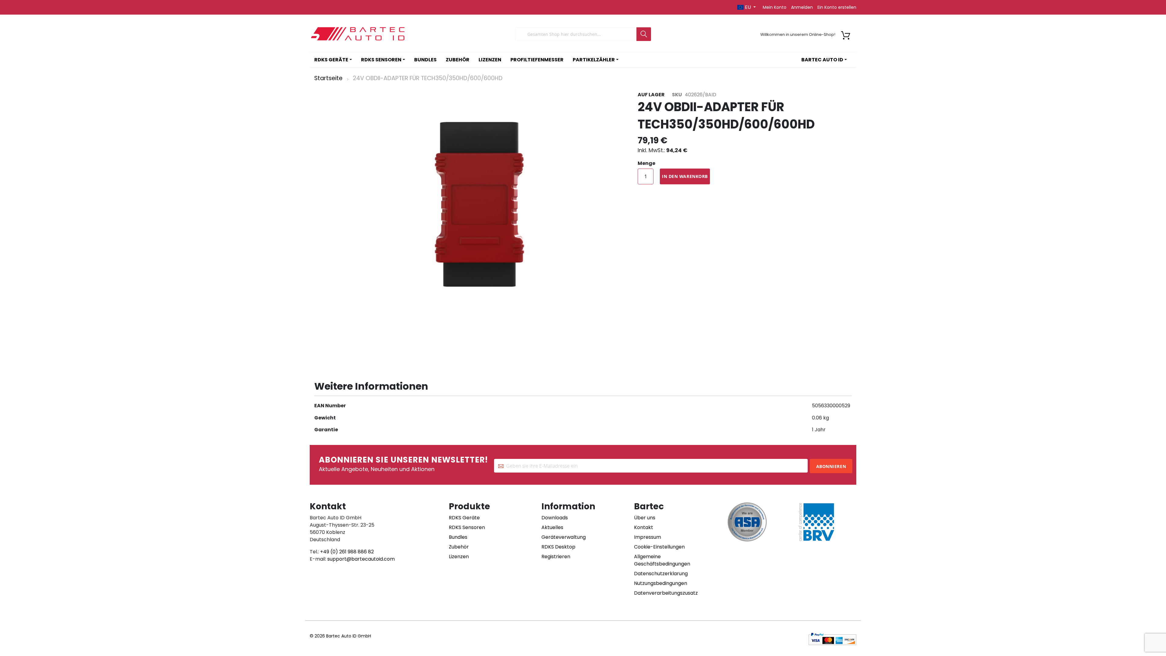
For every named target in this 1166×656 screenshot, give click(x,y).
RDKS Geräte (464, 517)
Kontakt (643, 527)
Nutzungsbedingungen (660, 583)
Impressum (647, 537)
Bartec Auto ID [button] (822, 59)
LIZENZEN (490, 59)
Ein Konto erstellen (836, 7)
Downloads (554, 517)
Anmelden (802, 7)
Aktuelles (552, 527)
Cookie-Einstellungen (659, 546)
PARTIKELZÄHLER (594, 59)
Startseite (328, 78)
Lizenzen (459, 556)
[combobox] (575, 34)
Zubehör (459, 546)
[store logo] (358, 34)
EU (748, 7)
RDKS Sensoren (467, 527)
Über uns (644, 517)
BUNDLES (425, 59)
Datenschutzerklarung (661, 573)
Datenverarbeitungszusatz (666, 592)
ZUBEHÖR (457, 59)
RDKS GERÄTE (331, 59)
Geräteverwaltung (563, 537)
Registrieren (555, 556)
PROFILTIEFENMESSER (537, 59)
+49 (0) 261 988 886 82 (347, 551)
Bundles (458, 537)
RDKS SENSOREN (381, 59)
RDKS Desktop (558, 546)
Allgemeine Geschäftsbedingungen (662, 560)
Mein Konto (774, 7)
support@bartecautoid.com (361, 558)
